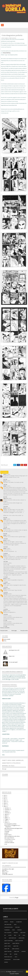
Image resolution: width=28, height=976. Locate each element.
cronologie (6, 831)
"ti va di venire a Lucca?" (9, 839)
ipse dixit (9, 935)
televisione (6, 962)
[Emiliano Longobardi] (6, 887)
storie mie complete (16, 959)
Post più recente (4, 630)
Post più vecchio (24, 630)
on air (5, 844)
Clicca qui (4, 769)
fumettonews (19, 929)
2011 (5, 798)
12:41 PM (5, 506)
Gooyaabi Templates (14, 973)
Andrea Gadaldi (6, 639)
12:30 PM (5, 592)
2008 (5, 803)
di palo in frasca (7, 834)
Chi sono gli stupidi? (13, 662)
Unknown (5, 593)
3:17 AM (5, 620)
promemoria (23, 951)
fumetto (13, 929)
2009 (5, 801)
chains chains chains (7, 924)
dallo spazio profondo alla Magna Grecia (13, 828)
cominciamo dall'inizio (9, 842)
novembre (7, 809)
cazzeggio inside (19, 921)
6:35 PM (5, 479)
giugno (6, 817)
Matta (4, 474)
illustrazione (16, 932)
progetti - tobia (16, 951)
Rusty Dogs (4, 873)
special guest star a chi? (14, 650)
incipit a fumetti (22, 932)
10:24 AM (5, 538)
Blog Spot (11, 921)
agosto (6, 814)
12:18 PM (5, 609)
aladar (4, 486)
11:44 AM (5, 582)
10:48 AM (5, 553)
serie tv (16, 956)
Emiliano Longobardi (5, 883)
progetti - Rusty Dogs (7, 951)
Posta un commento (4, 627)
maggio (6, 819)
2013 (5, 795)
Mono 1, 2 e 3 (5, 871)
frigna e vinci (11, 656)
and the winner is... (8, 830)
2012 (5, 797)
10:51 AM (5, 561)
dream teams (17, 927)
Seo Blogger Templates (11, 971)
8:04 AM (5, 533)
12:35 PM (5, 614)
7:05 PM (5, 484)
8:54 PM (5, 497)
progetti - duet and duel (19, 940)
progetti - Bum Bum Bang (8, 940)
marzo (6, 822)
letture (15, 935)
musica (24, 935)
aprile (6, 820)
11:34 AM (5, 577)
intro (5, 935)
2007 (5, 805)
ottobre (6, 811)
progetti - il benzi (7, 943)
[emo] (4, 480)
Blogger (16, 897)
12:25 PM (5, 587)
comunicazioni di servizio (8, 927)
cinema (15, 924)
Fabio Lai (5, 498)
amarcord (6, 921)
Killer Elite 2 (4, 870)
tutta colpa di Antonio (9, 837)
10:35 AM (5, 547)
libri (19, 935)
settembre (7, 812)
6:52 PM (5, 517)
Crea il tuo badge (5, 892)
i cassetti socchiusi (8, 841)
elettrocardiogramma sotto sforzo (12, 836)
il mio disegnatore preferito (10, 823)
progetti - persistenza (15, 948)
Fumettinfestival (7, 929)
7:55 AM (5, 527)
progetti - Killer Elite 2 (15, 943)
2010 (5, 800)
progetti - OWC (6, 948)
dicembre (7, 808)
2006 (5, 806)
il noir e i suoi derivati (7, 932)
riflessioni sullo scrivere (8, 956)
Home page (14, 630)
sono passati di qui (7, 959)
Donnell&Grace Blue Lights (8, 869)
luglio (6, 816)
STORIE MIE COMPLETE (7, 874)
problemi (6, 833)
